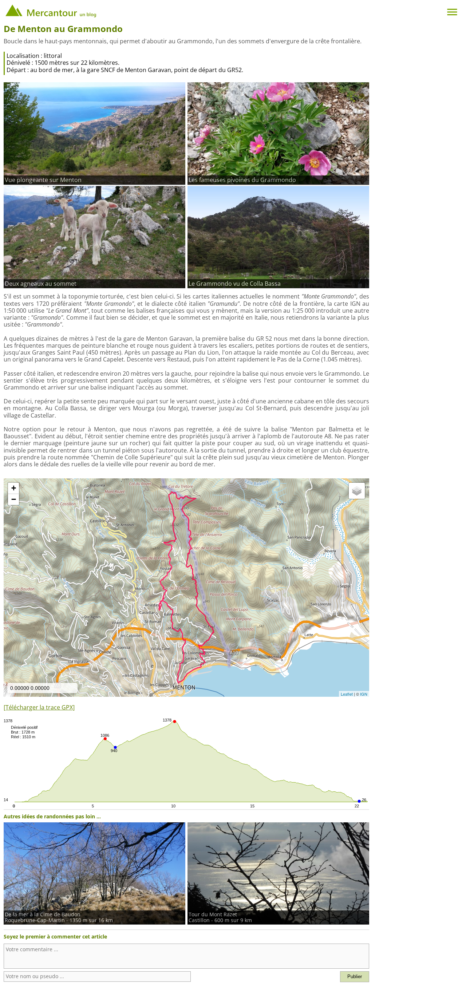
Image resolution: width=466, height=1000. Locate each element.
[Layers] (357, 491)
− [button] (13, 499)
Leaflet (347, 694)
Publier (354, 976)
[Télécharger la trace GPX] (39, 707)
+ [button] (13, 488)
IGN (363, 694)
